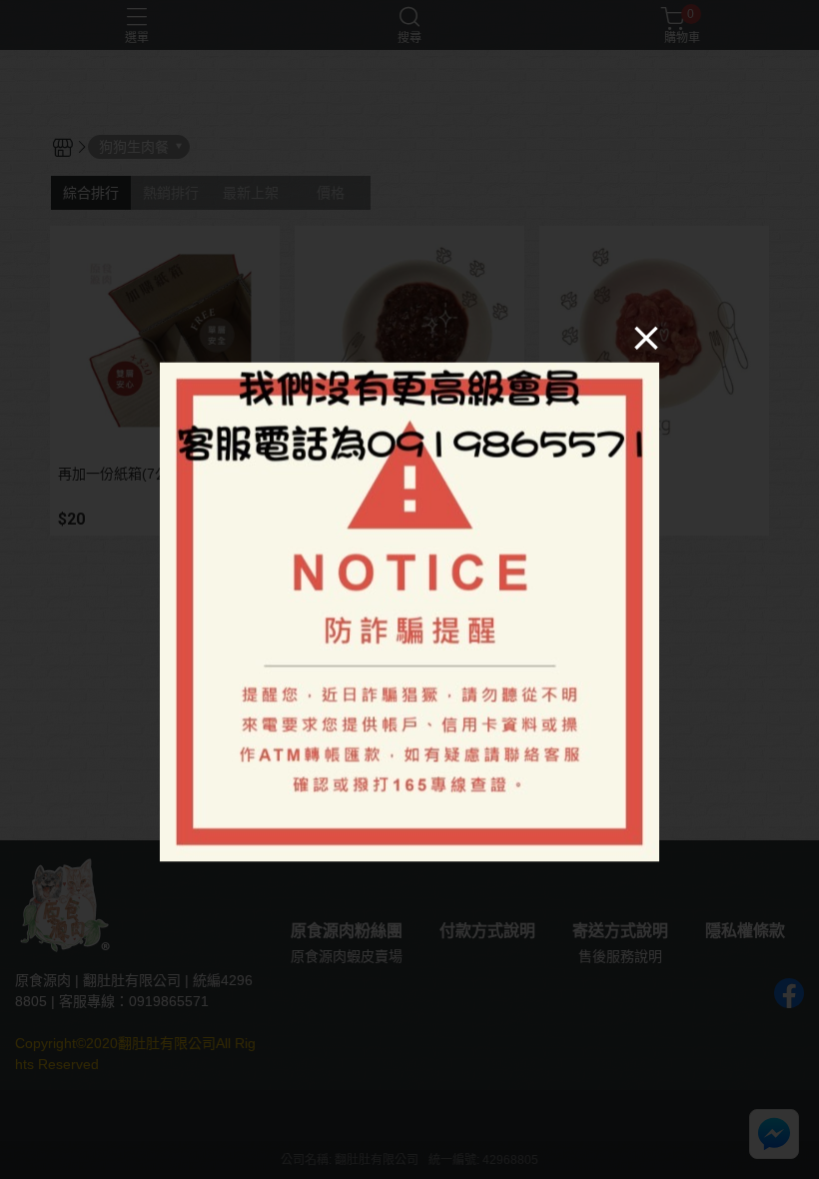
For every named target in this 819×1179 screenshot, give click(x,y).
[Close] (646, 338)
